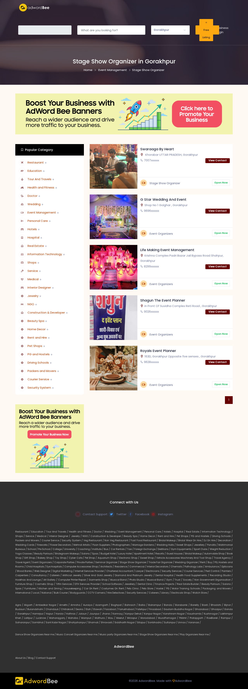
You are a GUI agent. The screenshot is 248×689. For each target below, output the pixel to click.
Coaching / (85, 549)
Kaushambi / (195, 613)
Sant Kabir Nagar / (57, 622)
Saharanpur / (23, 622)
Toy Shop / (62, 557)
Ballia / (143, 605)
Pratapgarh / (198, 618)
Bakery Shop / (46, 557)
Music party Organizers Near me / (120, 634)
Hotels (32, 229)
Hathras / (72, 613)
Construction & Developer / (107, 536)
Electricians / (154, 571)
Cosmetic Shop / (45, 584)
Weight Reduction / (221, 549)
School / (33, 549)
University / (71, 549)
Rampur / (227, 618)
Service (33, 271)
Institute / (98, 549)
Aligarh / (29, 605)
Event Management (112, 70)
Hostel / (161, 588)
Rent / (204, 562)
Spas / (96, 553)
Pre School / (45, 549)
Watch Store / (200, 592)
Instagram (165, 514)
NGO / (86, 536)
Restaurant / (23, 531)
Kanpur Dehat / (134, 613)
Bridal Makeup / (168, 540)
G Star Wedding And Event (163, 199)
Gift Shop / (31, 557)
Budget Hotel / (109, 553)
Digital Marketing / (64, 571)
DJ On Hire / (211, 540)
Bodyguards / (79, 592)
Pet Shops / (184, 536)
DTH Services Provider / (88, 584)
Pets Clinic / (134, 588)
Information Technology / (217, 531)
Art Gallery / (50, 579)
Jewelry (33, 296)
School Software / (113, 584)
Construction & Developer (46, 312)
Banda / (169, 605)
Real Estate (36, 246)
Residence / (122, 566)
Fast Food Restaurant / (145, 540)
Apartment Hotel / (144, 553)
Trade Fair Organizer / (162, 562)
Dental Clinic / (146, 584)
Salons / (86, 553)
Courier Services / (194, 571)
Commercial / (138, 566)
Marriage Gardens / (144, 544)
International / (24, 592)
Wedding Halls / (167, 544)
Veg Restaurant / (94, 540)
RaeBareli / (214, 618)
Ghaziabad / (203, 609)
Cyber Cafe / (77, 557)
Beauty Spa (36, 321)
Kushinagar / (212, 613)
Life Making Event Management (167, 249)
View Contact (217, 160)
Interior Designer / (60, 536)
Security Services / (173, 571)
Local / (37, 592)
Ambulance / (213, 566)
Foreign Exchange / (146, 549)
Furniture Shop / (25, 584)
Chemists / (177, 566)
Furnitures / (31, 588)
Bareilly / (196, 605)
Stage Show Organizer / (134, 562)
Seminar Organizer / (107, 562)
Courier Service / (52, 540)
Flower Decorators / (61, 544)
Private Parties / (86, 562)
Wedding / (111, 531)
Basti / (206, 605)
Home (88, 70)
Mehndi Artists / (82, 544)
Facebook (142, 514)
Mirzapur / (133, 618)
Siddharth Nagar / (126, 622)
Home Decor (37, 329)
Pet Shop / (91, 557)
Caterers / (56, 575)
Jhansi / (107, 613)
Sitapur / (142, 622)
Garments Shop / (99, 579)
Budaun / (21, 609)
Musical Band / (119, 579)
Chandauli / (53, 609)
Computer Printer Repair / (73, 579)
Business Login (222, 30)
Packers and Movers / (28, 540)
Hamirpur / (39, 613)
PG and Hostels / (201, 536)
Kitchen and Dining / (51, 588)
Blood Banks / (25, 571)
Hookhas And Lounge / (29, 579)
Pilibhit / (184, 618)
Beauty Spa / (132, 536)
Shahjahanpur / (78, 622)
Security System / (72, 540)
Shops (32, 262)
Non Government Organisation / (213, 579)
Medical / (43, 536)
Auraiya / (89, 605)
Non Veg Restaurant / (117, 540)
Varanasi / (194, 622)
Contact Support (95, 514)
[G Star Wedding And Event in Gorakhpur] (113, 216)
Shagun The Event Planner (162, 300)
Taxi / (130, 549)
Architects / (107, 566)
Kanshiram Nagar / (175, 613)
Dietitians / (164, 549)
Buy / (211, 562)
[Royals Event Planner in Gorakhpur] (113, 368)
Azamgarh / (103, 605)
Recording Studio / (221, 575)
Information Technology (45, 254)
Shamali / (94, 622)
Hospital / (180, 531)
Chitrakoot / (68, 609)
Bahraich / (132, 605)
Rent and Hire (37, 337)
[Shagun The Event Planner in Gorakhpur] (113, 317)
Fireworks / (43, 544)
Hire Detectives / (117, 592)
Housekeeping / (74, 588)
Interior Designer (39, 287)
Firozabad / (156, 609)
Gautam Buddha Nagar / (179, 609)
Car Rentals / (119, 549)
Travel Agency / (223, 557)
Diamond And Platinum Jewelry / (135, 575)
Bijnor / (228, 605)
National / (47, 592)
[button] (170, 30)
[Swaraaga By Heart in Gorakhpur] (113, 166)
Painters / (227, 571)
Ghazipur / (217, 609)
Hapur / (51, 613)
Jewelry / (77, 536)
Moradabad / (149, 618)
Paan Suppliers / (102, 544)
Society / (188, 579)
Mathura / (101, 618)
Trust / (179, 579)
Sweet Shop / (148, 557)
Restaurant (36, 162)
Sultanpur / (171, 622)
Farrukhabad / (127, 609)
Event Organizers (161, 234)
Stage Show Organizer (148, 70)
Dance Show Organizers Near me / (35, 634)
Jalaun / (83, 613)
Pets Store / (149, 588)
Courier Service (38, 379)
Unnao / (183, 622)
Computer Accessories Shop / (82, 566)
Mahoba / (74, 618)
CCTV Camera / (97, 592)
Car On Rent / (92, 588)
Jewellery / (200, 544)
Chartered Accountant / (120, 571)
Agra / (19, 605)
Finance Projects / (166, 584)
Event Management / (131, 531)
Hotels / (169, 531)
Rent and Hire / (167, 536)
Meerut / (121, 618)
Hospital (33, 237)
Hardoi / (61, 613)
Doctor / (99, 531)
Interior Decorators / (159, 566)
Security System (39, 388)
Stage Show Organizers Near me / (160, 634)
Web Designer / (43, 571)
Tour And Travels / (57, 531)
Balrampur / (156, 605)
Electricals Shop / (181, 592)
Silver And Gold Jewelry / (99, 575)
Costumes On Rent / (114, 588)
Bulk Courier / (62, 592)
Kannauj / (119, 613)
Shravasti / (108, 622)
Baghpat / (118, 605)
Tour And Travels (39, 179)
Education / (38, 531)
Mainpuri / (88, 618)
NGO (31, 304)
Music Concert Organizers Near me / (78, 634)
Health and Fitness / (81, 531)
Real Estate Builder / (189, 584)
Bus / (107, 549)
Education (35, 171)
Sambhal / (39, 622)
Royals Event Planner (158, 350)
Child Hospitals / (36, 566)
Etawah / (98, 609)
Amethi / (65, 605)
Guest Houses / (175, 553)
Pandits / (212, 544)
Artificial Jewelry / (73, 575)
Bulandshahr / (36, 609)
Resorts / (160, 553)
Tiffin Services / (65, 584)
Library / (166, 592)
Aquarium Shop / (108, 557)
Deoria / (80, 609)
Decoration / (225, 540)
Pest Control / (213, 571)
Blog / (32, 658)
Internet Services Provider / (90, 571)
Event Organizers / (43, 562)
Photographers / (122, 544)
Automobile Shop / (215, 553)
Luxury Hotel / (126, 553)
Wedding (34, 204)
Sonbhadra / (156, 622)
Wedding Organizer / (187, 562)
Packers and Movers (42, 371)
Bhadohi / (217, 605)
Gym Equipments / (182, 549)
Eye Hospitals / (55, 566)
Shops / (20, 536)
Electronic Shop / (129, 557)
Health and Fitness (41, 187)
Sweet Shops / (185, 544)
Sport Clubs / (202, 549)
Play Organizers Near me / (195, 634)
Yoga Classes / (24, 553)
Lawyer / (140, 571)
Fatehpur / (142, 609)
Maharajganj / (58, 618)
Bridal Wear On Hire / (190, 540)
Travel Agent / (23, 562)
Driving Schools (38, 362)
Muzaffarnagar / (168, 618)
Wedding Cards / (26, 544)
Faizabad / (111, 609)
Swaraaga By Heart (157, 149)
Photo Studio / (138, 579)
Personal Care (38, 221)
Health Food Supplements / (193, 575)
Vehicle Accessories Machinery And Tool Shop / (185, 557)
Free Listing (206, 33)
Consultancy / (40, 575)
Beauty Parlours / (44, 553)
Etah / (89, 609)
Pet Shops (35, 346)
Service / (31, 536)
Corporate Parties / (65, 562)
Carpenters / (23, 575)
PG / (169, 588)
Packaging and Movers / (218, 588)
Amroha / (77, 605)
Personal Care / (154, 531)
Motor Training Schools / (187, 588)
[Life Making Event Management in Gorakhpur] (113, 267)
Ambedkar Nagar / (47, 605)
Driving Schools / (222, 536)
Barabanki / (182, 605)
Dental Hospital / (165, 575)
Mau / (112, 618)
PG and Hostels (39, 354)
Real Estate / (194, 531)
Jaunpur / (95, 613)
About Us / (21, 658)
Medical (33, 279)
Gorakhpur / (24, 613)
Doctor (32, 196)
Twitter (121, 514)
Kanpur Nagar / (153, 613)
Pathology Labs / (194, 566)
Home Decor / (149, 536)
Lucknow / (42, 618)
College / (58, 549)
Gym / (170, 579)
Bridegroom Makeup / (68, 553)
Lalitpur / (30, 618)
